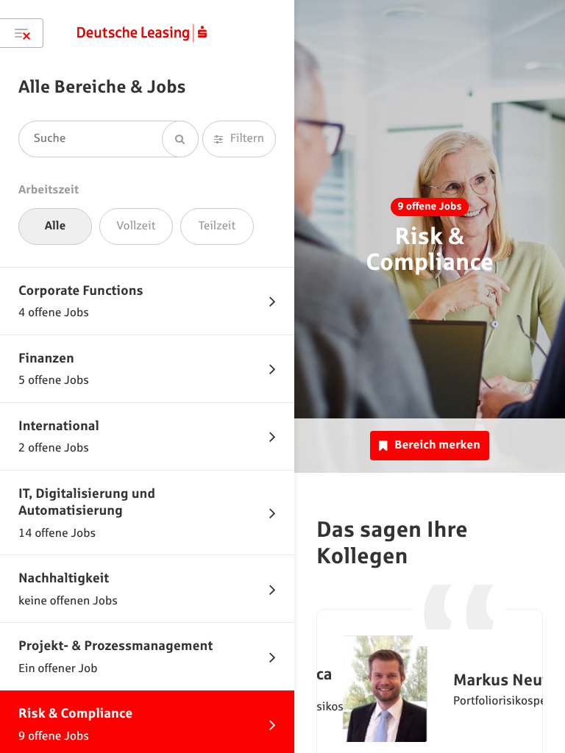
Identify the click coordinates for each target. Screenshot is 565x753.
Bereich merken (437, 445)
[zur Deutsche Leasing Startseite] (142, 33)
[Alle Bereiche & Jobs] (21, 33)
